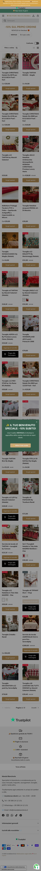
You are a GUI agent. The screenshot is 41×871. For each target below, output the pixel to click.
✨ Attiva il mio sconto (20, 445)
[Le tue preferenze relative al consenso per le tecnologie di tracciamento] (37, 867)
